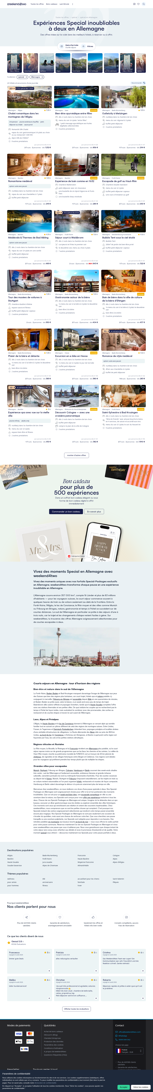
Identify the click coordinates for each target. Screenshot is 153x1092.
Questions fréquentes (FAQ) (55, 1055)
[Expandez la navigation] (73, 4)
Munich (36, 770)
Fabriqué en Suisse (78, 556)
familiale (81, 882)
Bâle (90, 699)
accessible (77, 699)
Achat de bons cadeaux (53, 1031)
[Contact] (134, 4)
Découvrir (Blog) (51, 1035)
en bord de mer (82, 822)
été (44, 879)
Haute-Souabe (96, 705)
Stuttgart (43, 770)
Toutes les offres (37, 4)
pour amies (11, 882)
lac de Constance (66, 724)
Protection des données (53, 1041)
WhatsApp (122, 1036)
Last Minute (64, 4)
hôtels (79, 781)
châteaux (37, 757)
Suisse (49, 778)
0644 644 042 (124, 1039)
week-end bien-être (68, 794)
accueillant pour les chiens (88, 879)
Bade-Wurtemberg (50, 855)
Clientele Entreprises (52, 1038)
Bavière (10, 859)
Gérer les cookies (140, 1087)
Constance (59, 735)
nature (100, 696)
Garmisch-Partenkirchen (63, 729)
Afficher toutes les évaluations (76, 1009)
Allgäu (10, 855)
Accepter (123, 1087)
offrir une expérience (91, 797)
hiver (80, 885)
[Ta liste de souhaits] (138, 4)
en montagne (53, 822)
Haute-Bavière (48, 724)
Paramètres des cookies (53, 1045)
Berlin (87, 770)
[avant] (146, 63)
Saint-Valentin (118, 879)
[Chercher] (144, 4)
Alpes (92, 732)
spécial (43, 833)
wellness (10, 879)
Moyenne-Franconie (86, 862)
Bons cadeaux (51, 4)
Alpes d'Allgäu (118, 862)
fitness (45, 885)
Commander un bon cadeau (66, 511)
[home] (16, 4)
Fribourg (72, 778)
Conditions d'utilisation (53, 1048)
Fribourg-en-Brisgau (61, 699)
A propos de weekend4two (55, 1051)
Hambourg (78, 770)
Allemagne (93, 748)
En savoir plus (94, 511)
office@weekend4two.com (129, 1032)
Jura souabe (47, 862)
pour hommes (13, 885)
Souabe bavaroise (14, 865)
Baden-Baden (52, 693)
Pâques (116, 882)
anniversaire (48, 882)
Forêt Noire (47, 859)
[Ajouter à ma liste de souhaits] (49, 88)
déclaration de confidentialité (45, 1083)
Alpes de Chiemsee (50, 865)
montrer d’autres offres (76, 455)
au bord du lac (46, 735)
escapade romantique (90, 794)
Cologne (69, 770)
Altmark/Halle (83, 865)
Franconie (74, 748)
